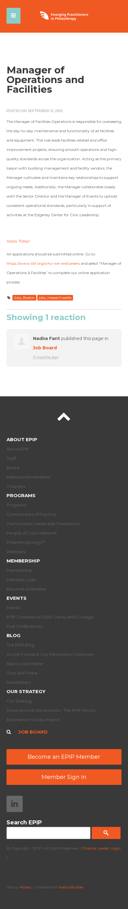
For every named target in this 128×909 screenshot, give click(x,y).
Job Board (45, 348)
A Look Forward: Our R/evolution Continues (50, 654)
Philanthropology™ (26, 542)
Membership (23, 561)
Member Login (21, 579)
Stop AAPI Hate (22, 672)
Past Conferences (25, 626)
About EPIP (22, 439)
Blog (14, 635)
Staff (11, 458)
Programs (21, 495)
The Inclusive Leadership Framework (43, 523)
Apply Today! (18, 241)
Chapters (16, 486)
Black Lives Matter (25, 663)
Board (13, 467)
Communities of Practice (31, 514)
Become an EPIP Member (64, 756)
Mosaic (26, 887)
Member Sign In (64, 777)
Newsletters (19, 682)
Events (16, 598)
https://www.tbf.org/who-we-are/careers (43, 263)
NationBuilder (71, 887)
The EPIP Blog (20, 644)
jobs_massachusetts (55, 298)
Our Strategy (26, 691)
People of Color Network (32, 532)
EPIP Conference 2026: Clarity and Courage (50, 616)
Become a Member (27, 588)
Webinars (16, 551)
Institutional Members (28, 476)
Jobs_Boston (24, 298)
